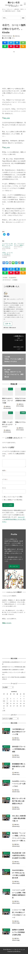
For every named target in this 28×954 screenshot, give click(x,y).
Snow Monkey (7, 949)
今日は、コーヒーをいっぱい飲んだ (7, 253)
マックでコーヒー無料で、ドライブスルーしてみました (7, 245)
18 (7, 703)
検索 (23, 18)
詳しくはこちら (14, 566)
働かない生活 (14, 2)
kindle (5, 277)
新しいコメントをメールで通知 (13, 497)
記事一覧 (7, 323)
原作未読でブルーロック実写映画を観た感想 (13, 667)
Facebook (13, 327)
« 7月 (3, 710)
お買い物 (6, 38)
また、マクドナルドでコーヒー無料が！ (19, 244)
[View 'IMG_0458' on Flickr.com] (6, 118)
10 (4, 701)
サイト (4, 488)
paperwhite (13, 277)
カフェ (13, 38)
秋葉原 (15, 280)
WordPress (17, 951)
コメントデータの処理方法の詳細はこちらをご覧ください (14, 519)
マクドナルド (7, 280)
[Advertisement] (14, 66)
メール (4, 479)
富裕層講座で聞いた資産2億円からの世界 (13, 669)
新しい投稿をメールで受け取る (13, 500)
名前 (4, 470)
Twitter (7, 327)
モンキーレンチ (21, 949)
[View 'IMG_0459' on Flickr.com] (6, 147)
